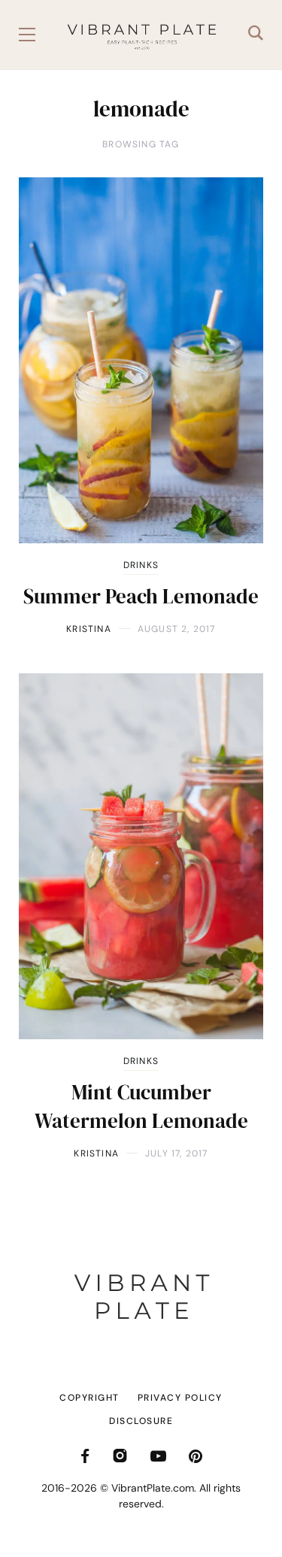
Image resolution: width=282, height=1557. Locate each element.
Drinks (141, 565)
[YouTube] (158, 1456)
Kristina (88, 629)
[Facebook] (84, 1456)
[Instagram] (120, 1456)
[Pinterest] (195, 1456)
